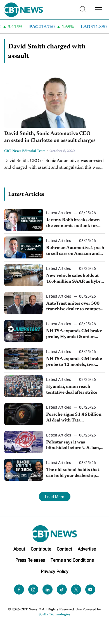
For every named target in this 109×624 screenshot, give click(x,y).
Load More (54, 496)
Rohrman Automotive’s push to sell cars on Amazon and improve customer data (75, 251)
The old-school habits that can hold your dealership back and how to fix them (72, 473)
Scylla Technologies (54, 614)
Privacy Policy (54, 571)
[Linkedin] (47, 589)
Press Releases (30, 560)
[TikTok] (62, 589)
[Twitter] (76, 589)
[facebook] (19, 589)
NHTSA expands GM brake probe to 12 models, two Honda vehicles (74, 362)
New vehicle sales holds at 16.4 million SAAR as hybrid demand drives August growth (75, 279)
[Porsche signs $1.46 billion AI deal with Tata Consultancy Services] (23, 414)
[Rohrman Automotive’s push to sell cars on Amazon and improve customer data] (23, 247)
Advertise (87, 549)
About (19, 549)
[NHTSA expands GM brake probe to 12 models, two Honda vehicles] (23, 359)
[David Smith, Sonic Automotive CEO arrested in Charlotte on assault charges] (54, 99)
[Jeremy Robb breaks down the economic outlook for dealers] (23, 220)
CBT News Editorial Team (25, 151)
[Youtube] (90, 589)
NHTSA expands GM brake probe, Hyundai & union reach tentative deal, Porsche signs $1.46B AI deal (75, 334)
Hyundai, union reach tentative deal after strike (71, 389)
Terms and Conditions (72, 560)
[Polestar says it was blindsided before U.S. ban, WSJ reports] (23, 442)
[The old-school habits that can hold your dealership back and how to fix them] (23, 470)
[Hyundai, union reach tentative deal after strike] (23, 386)
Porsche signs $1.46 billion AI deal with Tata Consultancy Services (73, 417)
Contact (64, 549)
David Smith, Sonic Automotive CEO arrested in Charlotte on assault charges (50, 137)
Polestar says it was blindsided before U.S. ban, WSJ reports (73, 445)
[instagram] (33, 589)
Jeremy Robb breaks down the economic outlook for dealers (73, 223)
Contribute (41, 549)
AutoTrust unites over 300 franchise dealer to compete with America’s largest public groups (75, 306)
